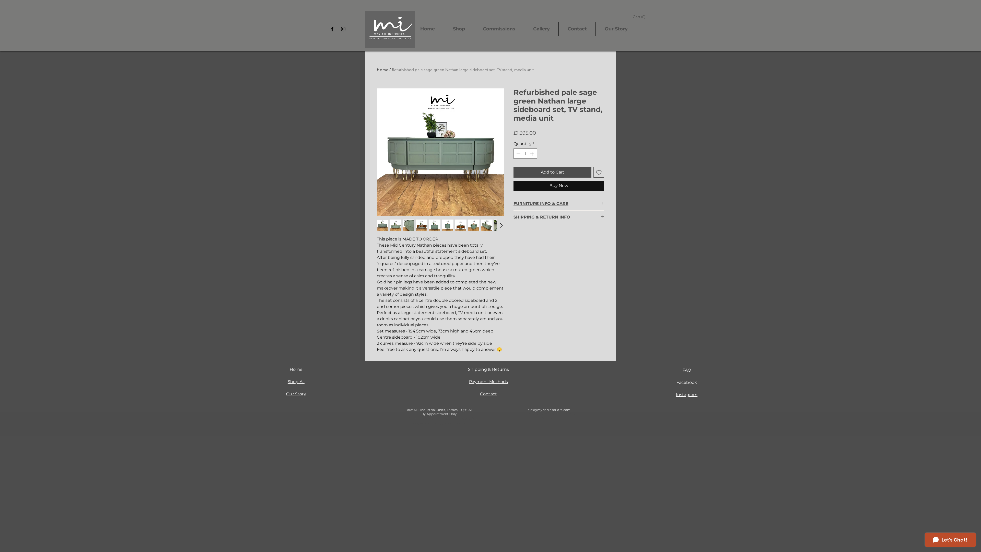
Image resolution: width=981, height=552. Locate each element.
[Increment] (532, 153)
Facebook (686, 382)
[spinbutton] (525, 153)
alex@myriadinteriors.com (549, 410)
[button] (640, 17)
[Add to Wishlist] (598, 172)
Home (382, 69)
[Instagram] (343, 29)
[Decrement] (517, 153)
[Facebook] (332, 29)
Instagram (686, 394)
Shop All (296, 381)
